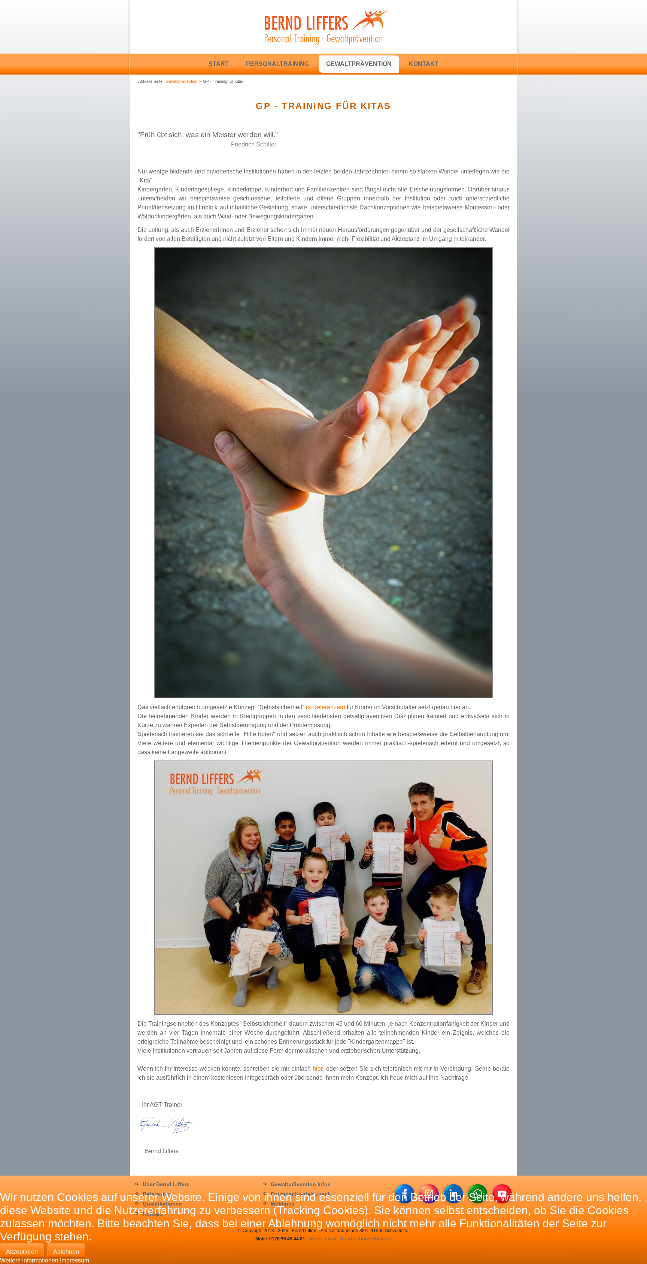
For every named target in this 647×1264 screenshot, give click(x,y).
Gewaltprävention (359, 64)
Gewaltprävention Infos (301, 1184)
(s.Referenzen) (325, 707)
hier (317, 1068)
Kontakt (423, 64)
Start (219, 64)
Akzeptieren (22, 1252)
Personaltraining (277, 64)
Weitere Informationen (29, 1260)
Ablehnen (66, 1252)
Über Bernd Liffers (166, 1184)
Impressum (74, 1260)
